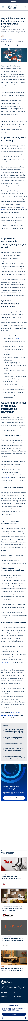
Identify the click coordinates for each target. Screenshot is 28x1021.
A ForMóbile (4, 992)
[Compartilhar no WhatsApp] (14, 45)
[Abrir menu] (3, 7)
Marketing (3, 1000)
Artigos (2, 16)
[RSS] (23, 987)
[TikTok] (19, 987)
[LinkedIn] (10, 987)
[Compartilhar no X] (11, 45)
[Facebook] (6, 987)
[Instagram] (2, 987)
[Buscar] (25, 7)
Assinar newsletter (14, 798)
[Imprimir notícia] (5, 45)
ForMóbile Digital (7, 39)
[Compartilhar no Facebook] (17, 45)
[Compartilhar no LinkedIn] (8, 45)
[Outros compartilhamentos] (20, 45)
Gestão (16, 992)
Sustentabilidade (18, 1000)
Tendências (4, 996)
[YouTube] (15, 987)
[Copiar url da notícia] (2, 45)
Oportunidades (18, 996)
